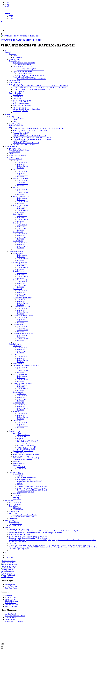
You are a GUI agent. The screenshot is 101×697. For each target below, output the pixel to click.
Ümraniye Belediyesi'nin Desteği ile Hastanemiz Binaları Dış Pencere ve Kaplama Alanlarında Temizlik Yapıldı (43, 531)
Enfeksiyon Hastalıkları (20, 374)
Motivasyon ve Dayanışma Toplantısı (20, 534)
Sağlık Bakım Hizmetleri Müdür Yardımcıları (30, 75)
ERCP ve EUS (21, 394)
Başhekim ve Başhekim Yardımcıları (24, 63)
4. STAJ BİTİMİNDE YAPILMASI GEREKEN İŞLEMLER (32, 139)
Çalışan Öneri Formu (15, 524)
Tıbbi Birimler (9, 157)
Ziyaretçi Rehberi (14, 513)
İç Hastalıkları (17, 420)
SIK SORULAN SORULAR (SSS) (24, 144)
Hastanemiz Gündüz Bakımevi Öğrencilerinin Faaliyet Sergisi (28, 536)
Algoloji (15, 187)
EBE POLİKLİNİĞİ (23, 444)
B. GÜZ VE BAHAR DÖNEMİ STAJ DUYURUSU (30, 130)
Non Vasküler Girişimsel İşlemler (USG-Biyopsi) (32, 490)
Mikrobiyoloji (17, 493)
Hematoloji (16, 411)
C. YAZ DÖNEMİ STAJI (21, 132)
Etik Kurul (12, 116)
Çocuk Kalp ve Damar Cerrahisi (23, 315)
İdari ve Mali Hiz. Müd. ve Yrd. (22, 66)
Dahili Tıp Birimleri (15, 344)
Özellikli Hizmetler (15, 431)
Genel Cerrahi (17, 223)
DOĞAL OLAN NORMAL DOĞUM (29, 440)
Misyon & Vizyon (14, 59)
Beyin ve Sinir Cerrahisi (20, 205)
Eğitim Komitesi (18, 96)
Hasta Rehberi (13, 506)
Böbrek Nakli (21, 467)
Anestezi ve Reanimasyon (21, 196)
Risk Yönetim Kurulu (19, 107)
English (7, 4)
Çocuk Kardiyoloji (18, 324)
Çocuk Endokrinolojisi (20, 262)
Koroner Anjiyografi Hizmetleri (22, 460)
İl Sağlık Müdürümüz (15, 80)
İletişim (15, 120)
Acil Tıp (15, 160)
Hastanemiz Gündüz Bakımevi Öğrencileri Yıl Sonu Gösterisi (28, 538)
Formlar (15, 121)
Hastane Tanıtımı (18, 57)
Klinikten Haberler (22, 166)
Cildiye (15, 355)
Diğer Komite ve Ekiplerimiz (22, 105)
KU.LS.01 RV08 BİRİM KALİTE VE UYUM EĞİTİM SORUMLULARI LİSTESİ (39, 88)
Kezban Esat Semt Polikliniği (18, 155)
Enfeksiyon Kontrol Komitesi (22, 100)
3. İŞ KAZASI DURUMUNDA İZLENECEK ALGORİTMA (32, 137)
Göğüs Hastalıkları (18, 403)
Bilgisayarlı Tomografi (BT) (25, 479)
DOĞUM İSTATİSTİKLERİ (26, 445)
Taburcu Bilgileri (18, 509)
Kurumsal (8, 52)
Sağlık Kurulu (17, 98)
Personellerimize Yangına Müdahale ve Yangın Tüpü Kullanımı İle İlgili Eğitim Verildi (35, 533)
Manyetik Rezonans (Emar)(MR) (27, 477)
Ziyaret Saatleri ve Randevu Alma (23, 517)
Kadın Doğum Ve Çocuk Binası (19, 150)
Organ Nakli (16, 465)
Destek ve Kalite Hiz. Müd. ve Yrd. (24, 77)
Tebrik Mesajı (13, 543)
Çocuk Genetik (17, 289)
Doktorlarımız (21, 164)
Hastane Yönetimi (14, 61)
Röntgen (19, 483)
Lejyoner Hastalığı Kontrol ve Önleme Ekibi (26, 109)
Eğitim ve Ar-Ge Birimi (16, 125)
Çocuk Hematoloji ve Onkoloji (22, 298)
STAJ (10, 127)
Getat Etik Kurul (18, 95)
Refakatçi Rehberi (14, 511)
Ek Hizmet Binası (14, 152)
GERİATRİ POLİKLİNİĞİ (21, 456)
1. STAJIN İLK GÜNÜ (20, 134)
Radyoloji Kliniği (18, 474)
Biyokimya (16, 497)
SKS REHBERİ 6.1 (19, 91)
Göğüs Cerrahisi (18, 232)
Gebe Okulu (20, 438)
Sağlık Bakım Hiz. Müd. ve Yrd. (23, 71)
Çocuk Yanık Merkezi (19, 452)
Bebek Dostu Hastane (23, 435)
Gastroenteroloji (18, 392)
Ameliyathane (17, 499)
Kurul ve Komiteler (15, 93)
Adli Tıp (15, 169)
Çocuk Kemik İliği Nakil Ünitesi (23, 333)
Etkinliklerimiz (21, 436)
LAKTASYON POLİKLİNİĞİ (26, 447)
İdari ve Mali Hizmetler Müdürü (26, 68)
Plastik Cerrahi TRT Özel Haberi (19, 529)
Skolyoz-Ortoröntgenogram (25, 492)
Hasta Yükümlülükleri (15, 504)
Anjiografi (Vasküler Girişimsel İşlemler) (29, 481)
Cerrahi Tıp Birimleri (15, 159)
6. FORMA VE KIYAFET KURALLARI (26, 143)
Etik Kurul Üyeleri (14, 123)
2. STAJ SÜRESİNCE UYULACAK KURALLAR (29, 136)
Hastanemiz (12, 54)
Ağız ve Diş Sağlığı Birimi (21, 178)
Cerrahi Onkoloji (18, 214)
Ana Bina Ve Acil (14, 148)
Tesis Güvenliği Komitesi (20, 111)
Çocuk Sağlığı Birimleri (16, 251)
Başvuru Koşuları (18, 118)
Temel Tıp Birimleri (15, 472)
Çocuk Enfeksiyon (18, 271)
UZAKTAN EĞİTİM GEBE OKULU (29, 442)
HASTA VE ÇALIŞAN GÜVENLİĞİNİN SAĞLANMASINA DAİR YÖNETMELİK (40, 86)
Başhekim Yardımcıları (24, 64)
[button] (8, 13)
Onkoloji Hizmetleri (19, 463)
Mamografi (20, 484)
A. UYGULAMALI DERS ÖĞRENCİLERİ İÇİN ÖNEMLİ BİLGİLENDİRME (38, 128)
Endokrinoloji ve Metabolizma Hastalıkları (26, 365)
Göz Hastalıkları (18, 241)
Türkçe (7, 2)
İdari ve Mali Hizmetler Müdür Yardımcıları (30, 70)
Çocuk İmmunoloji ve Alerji (21, 306)
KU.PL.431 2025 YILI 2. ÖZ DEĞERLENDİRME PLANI (31, 89)
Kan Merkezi (17, 495)
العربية (7, 6)
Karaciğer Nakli (22, 468)
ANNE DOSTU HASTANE (26, 449)
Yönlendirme (9, 500)
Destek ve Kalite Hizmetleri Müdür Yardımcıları (31, 79)
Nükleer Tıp (16, 461)
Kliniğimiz (20, 476)
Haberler (7, 527)
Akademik (8, 114)
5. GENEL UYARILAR (20, 141)
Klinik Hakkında (22, 162)
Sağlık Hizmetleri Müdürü (25, 73)
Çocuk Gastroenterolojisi (20, 280)
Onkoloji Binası (14, 153)
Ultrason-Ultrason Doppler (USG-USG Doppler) (32, 488)
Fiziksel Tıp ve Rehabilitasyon (22, 383)
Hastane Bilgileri (14, 522)
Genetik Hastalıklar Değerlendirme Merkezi (26, 454)
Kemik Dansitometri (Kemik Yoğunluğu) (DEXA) (32, 486)
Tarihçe (15, 55)
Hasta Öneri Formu (15, 525)
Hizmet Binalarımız (11, 146)
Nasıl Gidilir (20, 168)
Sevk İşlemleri (13, 518)
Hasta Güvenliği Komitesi (21, 104)
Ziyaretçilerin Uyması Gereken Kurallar (25, 515)
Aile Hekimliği (17, 346)
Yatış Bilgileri (17, 508)
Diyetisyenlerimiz (18, 363)
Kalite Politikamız (14, 82)
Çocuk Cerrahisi (18, 253)
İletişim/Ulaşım (9, 520)
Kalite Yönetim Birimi (15, 84)
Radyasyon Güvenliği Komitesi (22, 102)
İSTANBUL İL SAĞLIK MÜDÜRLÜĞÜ (21, 40)
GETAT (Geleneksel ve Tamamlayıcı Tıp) (26, 458)
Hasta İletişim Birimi (15, 502)
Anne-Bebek (17, 433)
